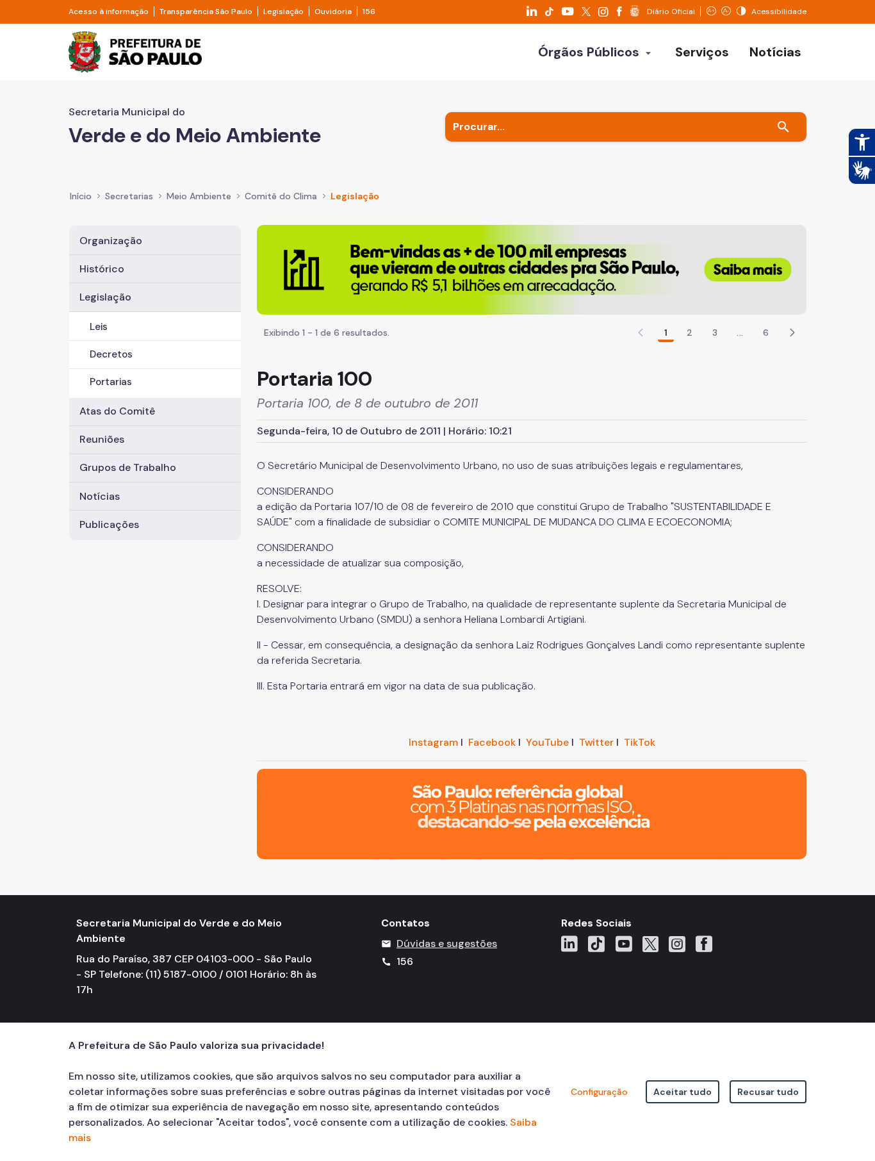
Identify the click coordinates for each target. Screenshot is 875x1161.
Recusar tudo (768, 1092)
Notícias (99, 496)
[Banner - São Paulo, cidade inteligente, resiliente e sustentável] (531, 813)
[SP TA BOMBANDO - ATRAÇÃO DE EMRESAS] (531, 269)
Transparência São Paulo (205, 11)
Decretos (111, 354)
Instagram (433, 742)
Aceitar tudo (682, 1092)
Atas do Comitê (117, 411)
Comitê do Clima (281, 196)
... (740, 332)
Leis (99, 326)
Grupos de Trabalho (127, 467)
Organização (110, 240)
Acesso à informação (109, 11)
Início (81, 196)
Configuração (599, 1092)
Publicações (109, 524)
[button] (792, 332)
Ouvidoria (333, 11)
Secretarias (129, 196)
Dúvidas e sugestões (447, 943)
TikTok (639, 742)
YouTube (547, 742)
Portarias (111, 381)
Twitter (596, 742)
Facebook (492, 742)
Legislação (283, 11)
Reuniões (101, 439)
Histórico (101, 269)
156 (369, 11)
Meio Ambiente (199, 196)
